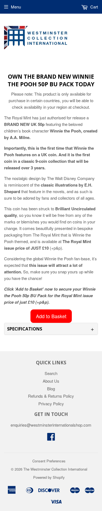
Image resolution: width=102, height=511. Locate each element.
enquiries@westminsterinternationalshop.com (51, 425)
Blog (51, 388)
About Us (51, 381)
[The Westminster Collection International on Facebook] (51, 438)
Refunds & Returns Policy (51, 396)
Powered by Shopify (49, 477)
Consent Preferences (49, 460)
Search (51, 373)
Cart (93, 7)
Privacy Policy (51, 403)
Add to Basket (51, 316)
